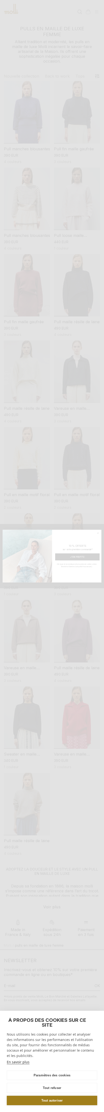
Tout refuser (52, 1088)
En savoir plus (18, 1062)
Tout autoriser (52, 1100)
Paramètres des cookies (52, 1075)
